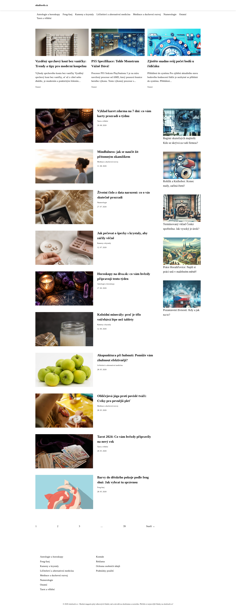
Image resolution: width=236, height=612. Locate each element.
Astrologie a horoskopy (48, 14)
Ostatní (182, 14)
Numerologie (169, 14)
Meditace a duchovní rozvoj (147, 14)
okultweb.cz (41, 5)
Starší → (150, 526)
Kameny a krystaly (84, 14)
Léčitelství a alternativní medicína (113, 14)
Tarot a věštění (44, 18)
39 (124, 526)
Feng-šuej (67, 14)
